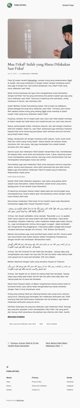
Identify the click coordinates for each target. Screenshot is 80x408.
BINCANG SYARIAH (16, 317)
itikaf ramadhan (52, 324)
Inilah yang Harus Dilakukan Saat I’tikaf (22, 324)
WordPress (20, 400)
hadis (21, 204)
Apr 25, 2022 (12, 73)
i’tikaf (69, 80)
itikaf (41, 324)
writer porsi (25, 73)
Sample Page (68, 5)
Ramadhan (32, 80)
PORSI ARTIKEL (20, 5)
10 (14, 80)
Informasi (34, 73)
